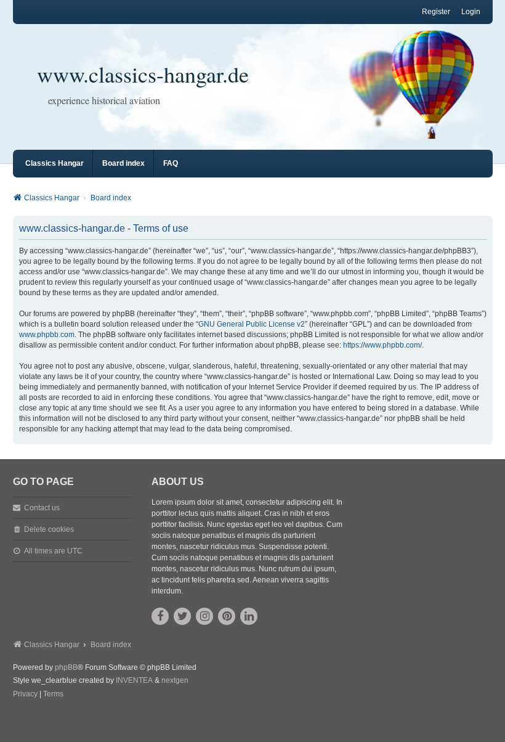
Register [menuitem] (436, 11)
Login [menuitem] (470, 11)
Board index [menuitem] (123, 163)
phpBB (66, 667)
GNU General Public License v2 (251, 324)
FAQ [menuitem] (170, 163)
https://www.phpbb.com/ (382, 345)
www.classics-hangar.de (143, 74)
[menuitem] (25, 694)
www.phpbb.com (47, 334)
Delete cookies (49, 529)
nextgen (174, 680)
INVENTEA (134, 680)
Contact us (42, 508)
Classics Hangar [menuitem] (54, 163)
